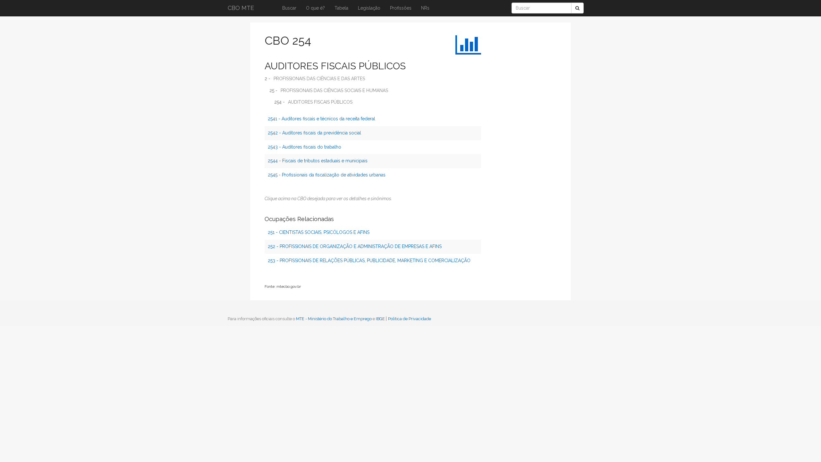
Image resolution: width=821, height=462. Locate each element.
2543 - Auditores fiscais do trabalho (304, 147)
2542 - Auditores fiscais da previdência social (314, 132)
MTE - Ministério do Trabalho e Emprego (334, 318)
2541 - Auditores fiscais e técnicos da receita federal (321, 118)
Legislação (369, 8)
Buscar (289, 8)
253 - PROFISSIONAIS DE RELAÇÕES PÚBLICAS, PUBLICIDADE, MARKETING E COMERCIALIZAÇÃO (369, 260)
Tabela (341, 8)
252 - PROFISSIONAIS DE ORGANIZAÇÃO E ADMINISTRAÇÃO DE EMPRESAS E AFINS (355, 246)
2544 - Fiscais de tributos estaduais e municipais (318, 160)
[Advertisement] (511, 126)
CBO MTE (241, 7)
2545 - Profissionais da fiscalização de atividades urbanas (326, 174)
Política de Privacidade (409, 318)
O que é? (315, 8)
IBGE (380, 318)
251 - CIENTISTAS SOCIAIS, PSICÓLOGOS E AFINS (318, 232)
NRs (425, 8)
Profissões (400, 8)
